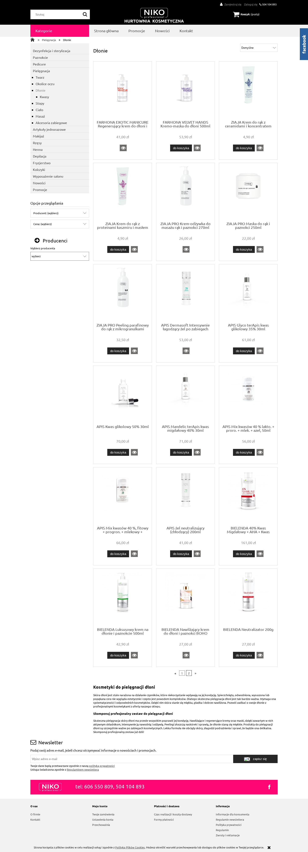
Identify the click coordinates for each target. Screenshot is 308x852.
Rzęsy (37, 143)
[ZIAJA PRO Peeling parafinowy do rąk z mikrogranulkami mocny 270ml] (122, 293)
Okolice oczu (45, 84)
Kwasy (44, 97)
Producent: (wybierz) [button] (45, 213)
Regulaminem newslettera (83, 769)
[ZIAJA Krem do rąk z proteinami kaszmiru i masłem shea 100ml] (122, 192)
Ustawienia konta (102, 819)
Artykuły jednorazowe (49, 129)
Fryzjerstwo (41, 163)
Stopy (40, 103)
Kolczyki (39, 169)
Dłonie (40, 90)
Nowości (39, 183)
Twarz (40, 77)
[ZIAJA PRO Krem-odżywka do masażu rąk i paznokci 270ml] (185, 192)
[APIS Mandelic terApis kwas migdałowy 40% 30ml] (185, 395)
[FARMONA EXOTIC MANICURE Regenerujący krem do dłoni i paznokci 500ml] (122, 90)
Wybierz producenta (42, 248)
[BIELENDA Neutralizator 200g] (248, 597)
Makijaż (38, 136)
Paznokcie (40, 57)
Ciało (39, 110)
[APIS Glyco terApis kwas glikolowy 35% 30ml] (248, 293)
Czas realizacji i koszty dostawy (173, 814)
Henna (38, 149)
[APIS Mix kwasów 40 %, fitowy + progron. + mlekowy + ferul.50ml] (122, 496)
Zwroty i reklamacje (228, 835)
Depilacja (39, 156)
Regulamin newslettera (230, 819)
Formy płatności (164, 819)
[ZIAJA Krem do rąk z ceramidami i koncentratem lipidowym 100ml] (248, 90)
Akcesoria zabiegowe (51, 122)
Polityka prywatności (228, 824)
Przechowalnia (101, 824)
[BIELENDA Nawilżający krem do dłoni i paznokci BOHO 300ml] (185, 597)
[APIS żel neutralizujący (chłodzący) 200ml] (185, 496)
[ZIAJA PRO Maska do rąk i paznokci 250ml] (248, 192)
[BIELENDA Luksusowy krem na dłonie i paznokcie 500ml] (122, 597)
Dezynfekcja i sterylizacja (51, 51)
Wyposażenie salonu (48, 176)
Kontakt (35, 819)
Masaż (40, 116)
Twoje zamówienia (103, 814)
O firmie (35, 814)
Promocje (40, 189)
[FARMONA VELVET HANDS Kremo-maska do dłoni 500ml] (185, 90)
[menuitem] (59, 31)
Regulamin (222, 830)
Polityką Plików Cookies (130, 847)
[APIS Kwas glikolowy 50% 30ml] (122, 395)
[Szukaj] (85, 14)
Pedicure (39, 64)
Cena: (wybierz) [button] (42, 224)
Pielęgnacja (41, 71)
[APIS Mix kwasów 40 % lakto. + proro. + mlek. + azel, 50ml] (248, 395)
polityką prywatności (102, 765)
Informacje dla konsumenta (232, 814)
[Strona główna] (154, 15)
